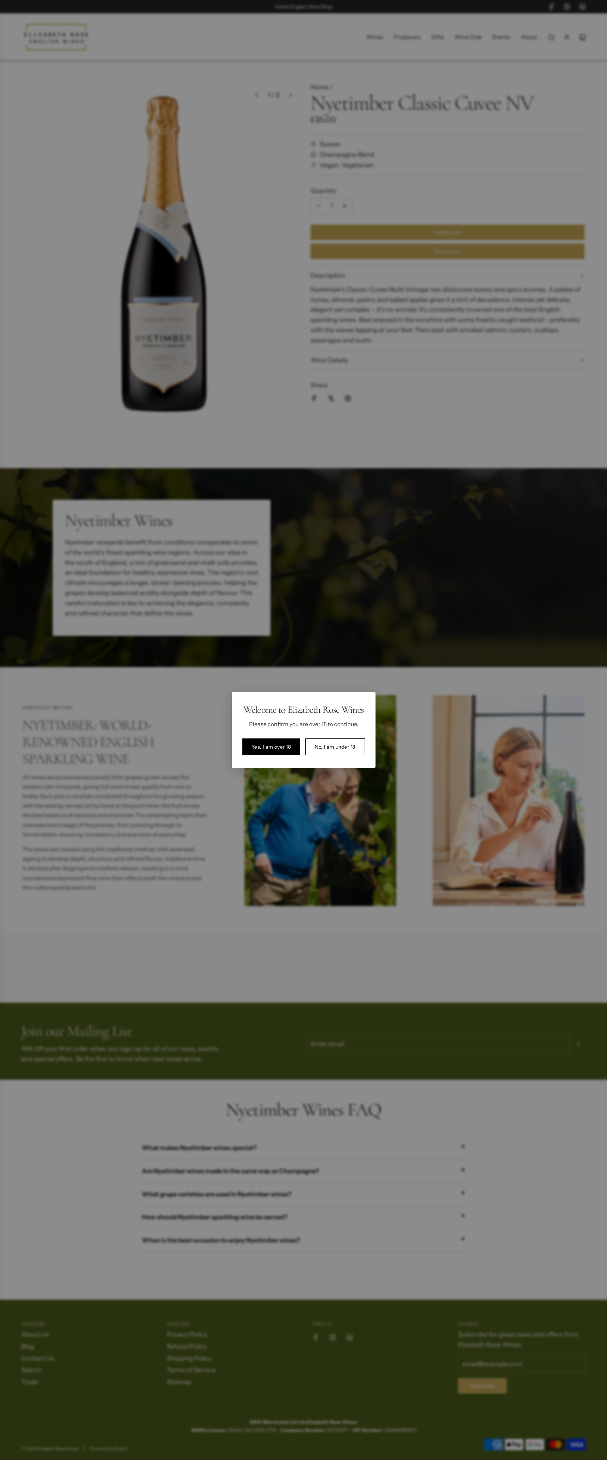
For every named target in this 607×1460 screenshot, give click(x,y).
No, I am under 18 (335, 747)
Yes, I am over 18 (271, 747)
